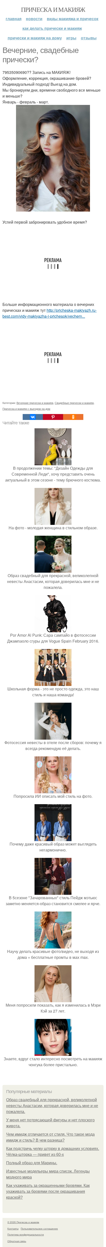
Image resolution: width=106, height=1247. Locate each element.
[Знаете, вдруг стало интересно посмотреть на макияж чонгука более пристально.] (53, 1053)
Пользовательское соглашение (39, 1228)
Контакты (12, 1228)
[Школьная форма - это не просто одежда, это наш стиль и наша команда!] (53, 683)
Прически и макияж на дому (35, 38)
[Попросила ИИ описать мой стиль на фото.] (53, 790)
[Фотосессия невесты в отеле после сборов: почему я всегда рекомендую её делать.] (53, 736)
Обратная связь (16, 1241)
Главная (13, 18)
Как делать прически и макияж (52, 28)
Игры (71, 38)
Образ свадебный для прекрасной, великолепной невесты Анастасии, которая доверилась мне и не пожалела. (52, 1106)
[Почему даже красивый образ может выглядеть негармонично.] (53, 838)
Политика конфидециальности (25, 1234)
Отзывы (89, 38)
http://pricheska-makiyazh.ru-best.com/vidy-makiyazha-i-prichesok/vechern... (49, 313)
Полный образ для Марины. (31, 1163)
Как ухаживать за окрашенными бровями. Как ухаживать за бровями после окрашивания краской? (48, 1191)
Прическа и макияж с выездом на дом (26, 409)
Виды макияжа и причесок (72, 18)
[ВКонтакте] (33, 417)
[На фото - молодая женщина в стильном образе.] (53, 522)
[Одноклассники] (73, 417)
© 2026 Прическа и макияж (23, 1222)
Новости (34, 18)
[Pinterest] (53, 417)
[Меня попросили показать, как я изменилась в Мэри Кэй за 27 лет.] (53, 999)
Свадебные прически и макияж (74, 403)
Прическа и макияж (53, 9)
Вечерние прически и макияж (35, 403)
